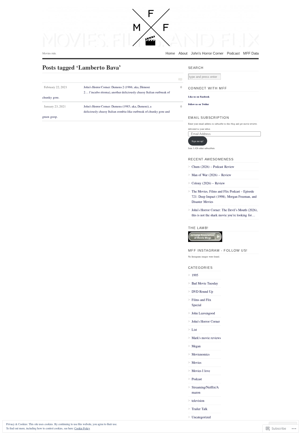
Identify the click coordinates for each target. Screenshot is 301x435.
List (194, 329)
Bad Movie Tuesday (205, 283)
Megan (196, 346)
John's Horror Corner (206, 321)
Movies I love (201, 370)
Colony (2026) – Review (208, 183)
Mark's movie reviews (206, 338)
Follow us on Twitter (198, 104)
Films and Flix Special (201, 302)
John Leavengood (203, 313)
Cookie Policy (82, 428)
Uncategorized (201, 417)
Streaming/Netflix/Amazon (205, 390)
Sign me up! (197, 141)
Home (170, 53)
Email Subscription (208, 117)
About (182, 53)
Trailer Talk (199, 409)
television (198, 400)
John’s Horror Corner (207, 53)
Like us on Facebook (199, 96)
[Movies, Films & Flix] (150, 26)
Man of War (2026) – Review (211, 175)
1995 (195, 275)
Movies (196, 362)
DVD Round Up (202, 291)
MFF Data (251, 53)
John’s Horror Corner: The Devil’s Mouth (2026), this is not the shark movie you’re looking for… (225, 212)
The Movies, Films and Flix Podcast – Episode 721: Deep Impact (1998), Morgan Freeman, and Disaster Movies (224, 196)
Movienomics (201, 354)
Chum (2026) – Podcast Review (213, 166)
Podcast (233, 53)
